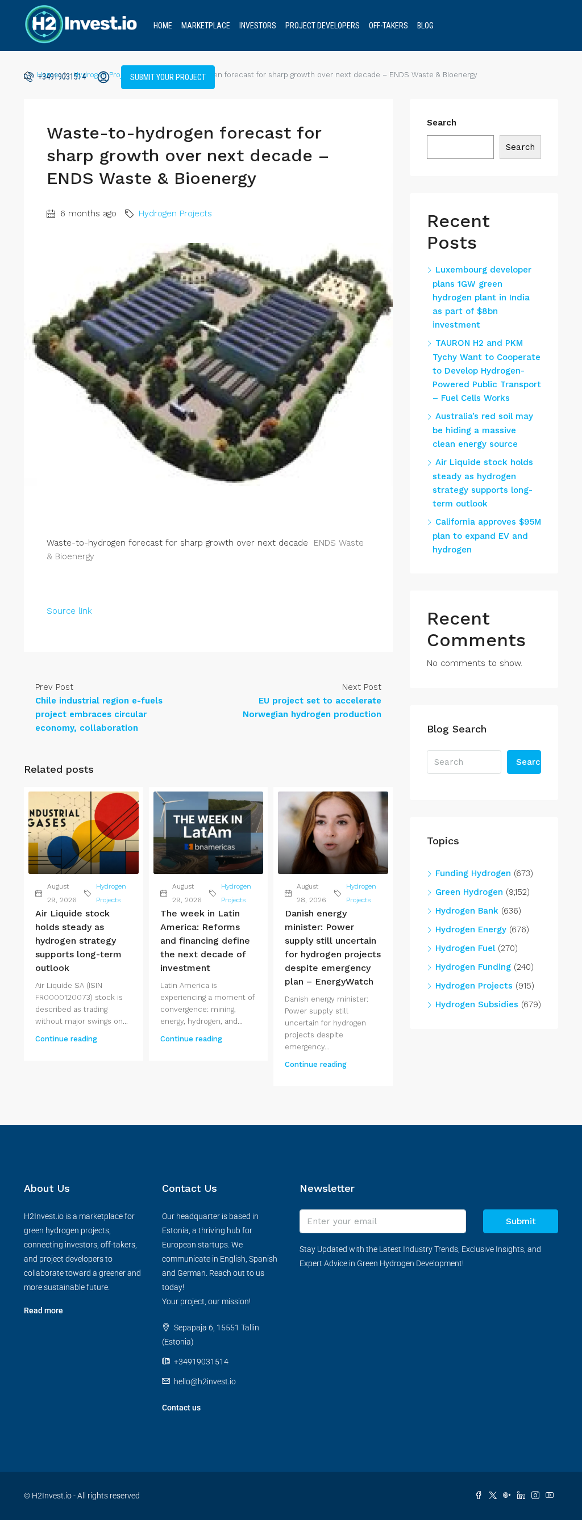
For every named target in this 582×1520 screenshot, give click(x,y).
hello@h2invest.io (205, 1381)
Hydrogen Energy (470, 929)
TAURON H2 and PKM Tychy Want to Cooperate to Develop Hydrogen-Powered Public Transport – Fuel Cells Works (487, 370)
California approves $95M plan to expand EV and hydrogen (487, 536)
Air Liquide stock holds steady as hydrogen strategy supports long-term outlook (78, 940)
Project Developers (322, 25)
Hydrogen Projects (175, 213)
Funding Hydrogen (473, 873)
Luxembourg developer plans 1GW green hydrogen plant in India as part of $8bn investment (482, 297)
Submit (521, 1221)
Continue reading (66, 1039)
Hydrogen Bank (466, 911)
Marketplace (205, 25)
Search (441, 123)
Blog (425, 25)
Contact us (181, 1407)
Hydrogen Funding (473, 967)
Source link (69, 611)
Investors (257, 25)
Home (162, 25)
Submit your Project (168, 77)
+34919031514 (61, 76)
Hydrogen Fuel (465, 948)
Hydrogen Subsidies (476, 1004)
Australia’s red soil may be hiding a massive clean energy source (483, 430)
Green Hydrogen (469, 892)
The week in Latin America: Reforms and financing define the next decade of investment (205, 940)
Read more (43, 1310)
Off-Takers (388, 25)
